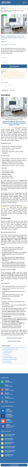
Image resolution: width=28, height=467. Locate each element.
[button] (25, 16)
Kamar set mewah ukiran (7, 127)
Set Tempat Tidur (13, 8)
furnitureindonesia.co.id (10, 447)
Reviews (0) (12, 90)
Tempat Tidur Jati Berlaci (17, 73)
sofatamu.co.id (8, 443)
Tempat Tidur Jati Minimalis (6, 76)
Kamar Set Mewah (19, 72)
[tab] (5, 90)
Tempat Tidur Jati (10, 73)
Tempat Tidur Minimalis (10, 402)
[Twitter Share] (5, 85)
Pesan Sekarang (14, 66)
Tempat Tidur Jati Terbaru (15, 76)
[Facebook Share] (2, 85)
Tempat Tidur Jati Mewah (20, 75)
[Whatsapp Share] (12, 85)
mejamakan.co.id (8, 455)
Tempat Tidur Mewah (22, 8)
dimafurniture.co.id (9, 435)
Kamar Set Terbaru (9, 394)
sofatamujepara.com (9, 439)
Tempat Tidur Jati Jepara (11, 75)
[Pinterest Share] (8, 85)
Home (8, 8)
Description (5, 90)
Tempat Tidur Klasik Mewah (15, 77)
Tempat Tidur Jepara (6, 77)
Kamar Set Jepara (13, 72)
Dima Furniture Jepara (9, 398)
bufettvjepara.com (9, 451)
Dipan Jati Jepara (6, 72)
